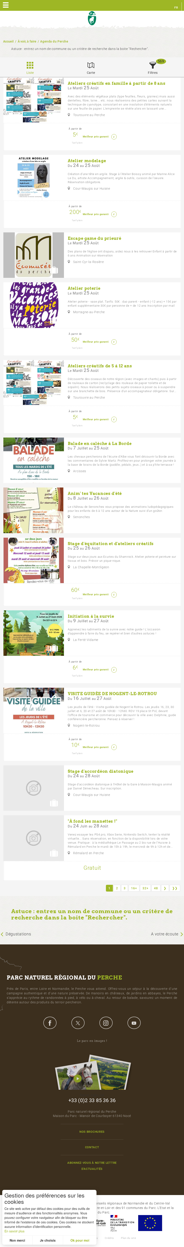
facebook (49, 1023)
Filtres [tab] (153, 72)
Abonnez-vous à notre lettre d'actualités (92, 1166)
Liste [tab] (30, 72)
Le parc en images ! (92, 1041)
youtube (133, 1023)
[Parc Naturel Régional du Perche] (92, 18)
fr (176, 7)
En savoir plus (14, 1231)
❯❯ (175, 888)
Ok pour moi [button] (79, 1240)
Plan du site (128, 1238)
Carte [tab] (91, 72)
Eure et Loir (97, 1223)
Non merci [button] (17, 1240)
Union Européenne (150, 1223)
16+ (134, 888)
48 (156, 888)
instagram (105, 1023)
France (122, 1223)
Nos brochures (92, 1131)
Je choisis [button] (48, 1240)
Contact (92, 1147)
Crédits (109, 1238)
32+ (145, 888)
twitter (77, 1023)
